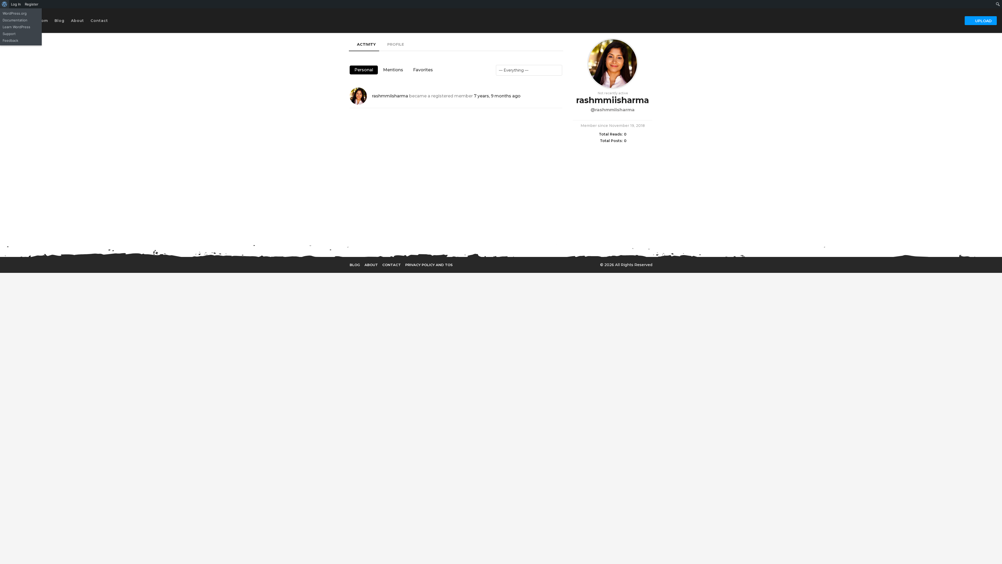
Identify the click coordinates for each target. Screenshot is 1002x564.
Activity (366, 44)
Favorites (423, 69)
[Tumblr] (499, 264)
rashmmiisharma (390, 95)
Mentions (393, 69)
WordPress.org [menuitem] (15, 13)
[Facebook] (467, 264)
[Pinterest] (488, 264)
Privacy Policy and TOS (429, 265)
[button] (113, 20)
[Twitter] (478, 264)
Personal (363, 69)
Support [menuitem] (9, 34)
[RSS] (510, 264)
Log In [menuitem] (16, 4)
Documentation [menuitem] (15, 20)
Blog (59, 20)
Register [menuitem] (31, 4)
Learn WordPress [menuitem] (16, 27)
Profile (395, 44)
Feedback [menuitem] (10, 40)
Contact (99, 20)
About (77, 20)
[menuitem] (4, 4)
